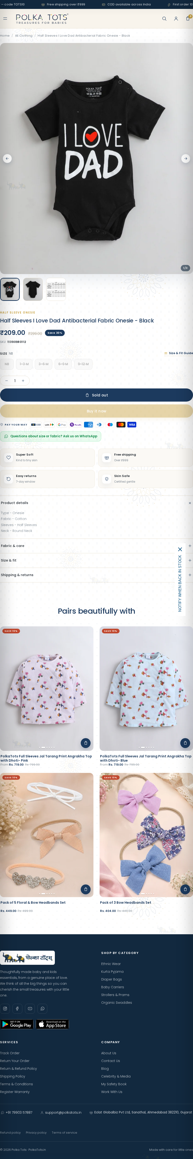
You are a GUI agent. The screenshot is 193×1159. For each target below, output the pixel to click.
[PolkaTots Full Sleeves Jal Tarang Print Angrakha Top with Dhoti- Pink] (46, 688)
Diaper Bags (111, 979)
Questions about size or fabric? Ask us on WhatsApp (53, 436)
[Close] (180, 549)
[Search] (164, 18)
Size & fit (8, 560)
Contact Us (110, 1060)
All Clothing (24, 36)
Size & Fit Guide (181, 353)
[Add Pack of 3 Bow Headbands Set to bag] (185, 889)
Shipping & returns (17, 575)
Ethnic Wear (111, 963)
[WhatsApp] (42, 1009)
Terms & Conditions (16, 1084)
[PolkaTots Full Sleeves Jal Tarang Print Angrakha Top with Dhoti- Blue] (146, 688)
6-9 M (63, 364)
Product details (14, 502)
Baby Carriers (112, 987)
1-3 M (24, 364)
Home (5, 36)
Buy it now (96, 411)
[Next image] (185, 158)
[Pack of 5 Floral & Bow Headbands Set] (46, 835)
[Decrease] (7, 381)
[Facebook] (17, 1009)
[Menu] (5, 18)
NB (7, 364)
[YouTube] (30, 1009)
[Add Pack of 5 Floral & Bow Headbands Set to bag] (86, 889)
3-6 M (43, 364)
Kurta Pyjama (112, 971)
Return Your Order (14, 1060)
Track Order (10, 1053)
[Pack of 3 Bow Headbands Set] (146, 835)
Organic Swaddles (116, 1002)
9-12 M (83, 364)
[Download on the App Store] (52, 1024)
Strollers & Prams (115, 994)
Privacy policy (36, 1133)
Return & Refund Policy (18, 1068)
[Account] (176, 18)
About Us (108, 1053)
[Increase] (23, 381)
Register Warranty (15, 1091)
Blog (105, 1068)
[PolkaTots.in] (42, 18)
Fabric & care (12, 545)
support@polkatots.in (63, 1112)
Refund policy (10, 1133)
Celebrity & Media (116, 1076)
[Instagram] (5, 1009)
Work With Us (111, 1091)
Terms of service (64, 1133)
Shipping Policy (12, 1076)
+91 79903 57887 (19, 1112)
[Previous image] (7, 158)
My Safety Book (114, 1084)
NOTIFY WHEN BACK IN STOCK (180, 583)
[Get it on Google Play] (16, 1024)
